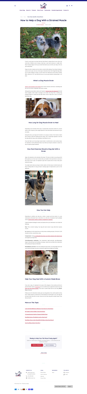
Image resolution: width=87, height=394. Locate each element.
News (25, 16)
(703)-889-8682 (30, 376)
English (69, 386)
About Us (28, 10)
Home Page (22, 10)
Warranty (42, 376)
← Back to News (43, 352)
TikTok (66, 374)
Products (34, 10)
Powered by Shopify (25, 383)
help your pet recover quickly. (32, 288)
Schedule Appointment (57, 10)
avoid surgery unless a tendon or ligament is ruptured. (40, 219)
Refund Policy (43, 372)
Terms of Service (44, 374)
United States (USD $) (60, 386)
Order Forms (40, 10)
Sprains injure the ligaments (52, 91)
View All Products (37, 345)
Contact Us (66, 10)
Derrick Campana (40, 24)
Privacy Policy (43, 378)
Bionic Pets (19, 383)
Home (21, 16)
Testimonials (47, 10)
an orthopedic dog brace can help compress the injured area (48, 235)
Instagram (67, 372)
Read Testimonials (50, 345)
